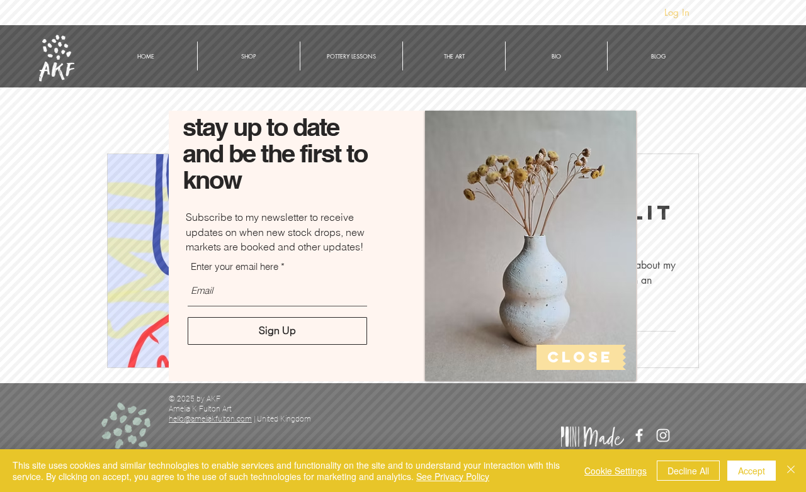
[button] (581, 357)
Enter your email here (234, 266)
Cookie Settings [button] (615, 470)
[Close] (790, 470)
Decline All (688, 470)
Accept (751, 470)
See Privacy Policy (452, 476)
